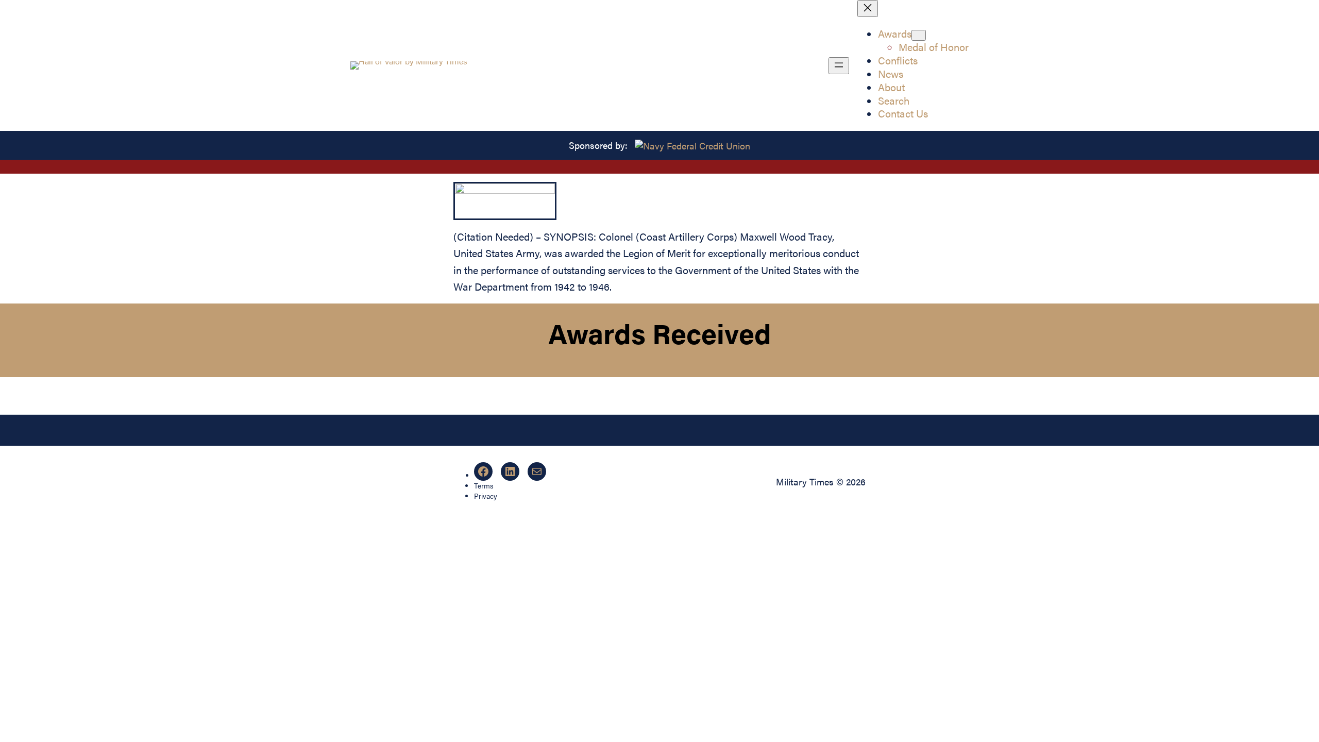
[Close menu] (867, 8)
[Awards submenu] (918, 35)
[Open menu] (838, 65)
